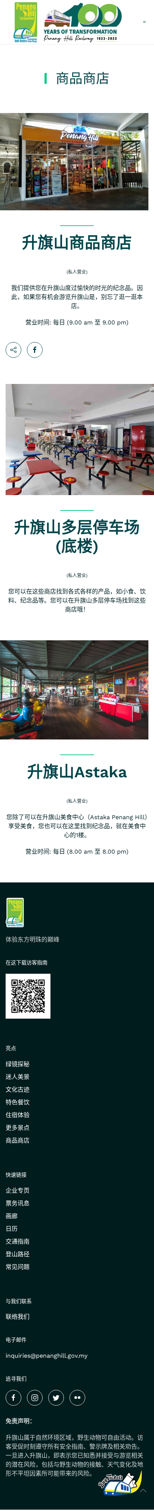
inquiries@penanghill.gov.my (46, 1355)
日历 (12, 1228)
